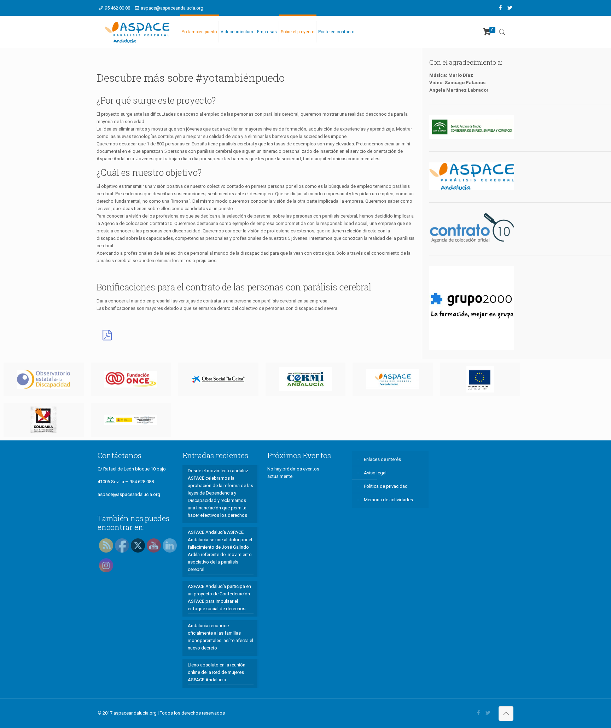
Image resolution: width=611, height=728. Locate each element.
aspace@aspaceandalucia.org (172, 8)
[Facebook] (500, 8)
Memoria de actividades (388, 499)
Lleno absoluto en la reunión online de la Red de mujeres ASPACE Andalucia (216, 672)
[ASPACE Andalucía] (137, 32)
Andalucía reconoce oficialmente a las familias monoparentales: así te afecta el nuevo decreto (220, 637)
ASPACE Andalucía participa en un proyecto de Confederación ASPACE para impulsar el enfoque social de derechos (219, 597)
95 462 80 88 (117, 8)
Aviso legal (375, 472)
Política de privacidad (386, 486)
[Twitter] (509, 8)
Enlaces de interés (382, 459)
